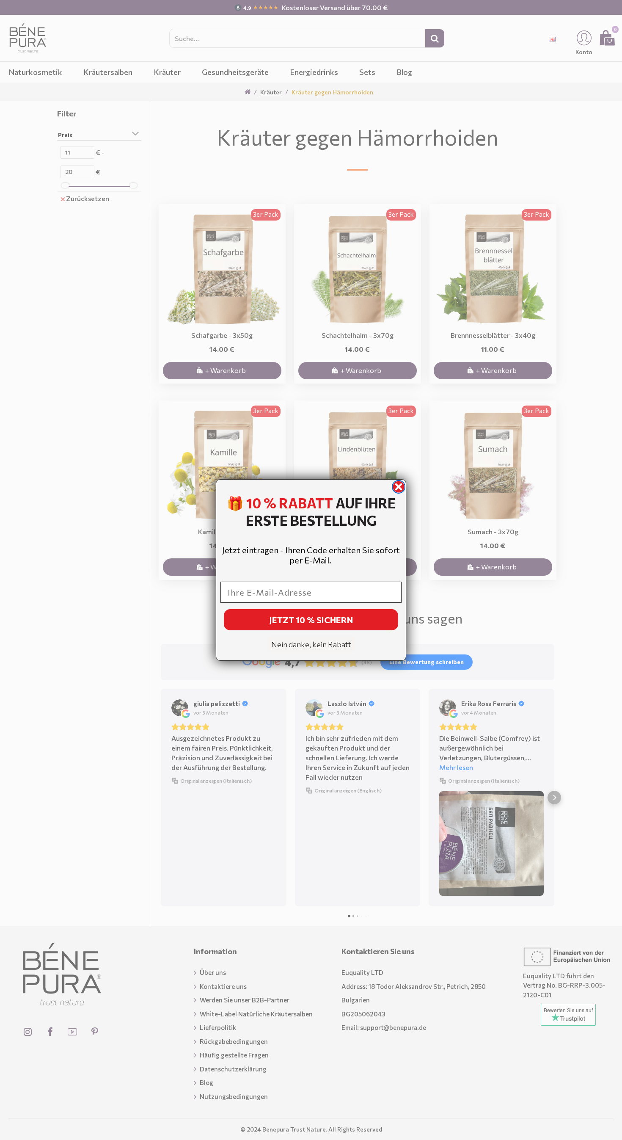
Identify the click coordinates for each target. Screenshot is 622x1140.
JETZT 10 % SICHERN (311, 620)
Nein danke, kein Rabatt (311, 644)
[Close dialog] (398, 486)
